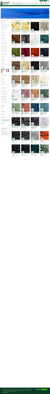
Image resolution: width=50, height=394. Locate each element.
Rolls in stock (4, 131)
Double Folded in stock (5, 133)
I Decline (37, 389)
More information (5, 392)
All (2, 130)
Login (45, 0)
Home (3, 7)
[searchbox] (24, 3)
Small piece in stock (5, 134)
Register (41, 0)
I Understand (44, 389)
